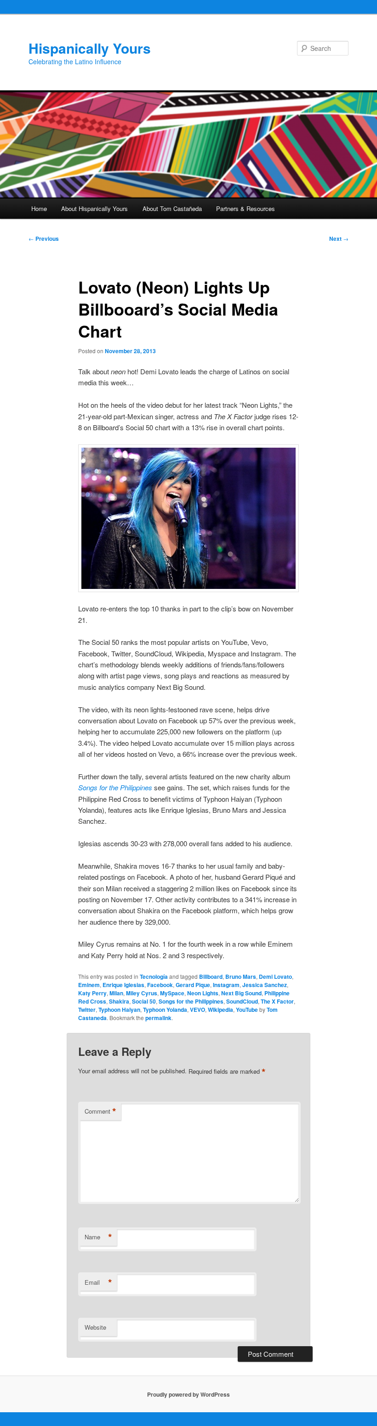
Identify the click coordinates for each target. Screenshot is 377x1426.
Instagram (226, 985)
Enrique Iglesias (123, 985)
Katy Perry (92, 993)
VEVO (197, 1009)
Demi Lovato (275, 976)
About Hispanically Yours (94, 208)
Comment (100, 1111)
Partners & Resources (245, 208)
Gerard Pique (193, 985)
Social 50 (144, 1001)
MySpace (172, 993)
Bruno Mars (240, 976)
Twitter (87, 1009)
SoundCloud (242, 1001)
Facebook (160, 985)
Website (95, 1327)
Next (338, 238)
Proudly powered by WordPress (188, 1394)
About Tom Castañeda (172, 208)
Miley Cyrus (141, 993)
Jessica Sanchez (264, 985)
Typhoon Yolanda (165, 1009)
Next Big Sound (241, 993)
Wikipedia (220, 1009)
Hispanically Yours (90, 48)
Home (39, 208)
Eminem (89, 985)
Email (98, 1282)
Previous (44, 238)
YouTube (247, 1009)
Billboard (211, 976)
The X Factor (277, 1001)
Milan (116, 993)
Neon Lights (202, 993)
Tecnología (154, 976)
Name (98, 1237)
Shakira (119, 1001)
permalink (158, 1018)
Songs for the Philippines (115, 787)
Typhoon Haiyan (119, 1009)
